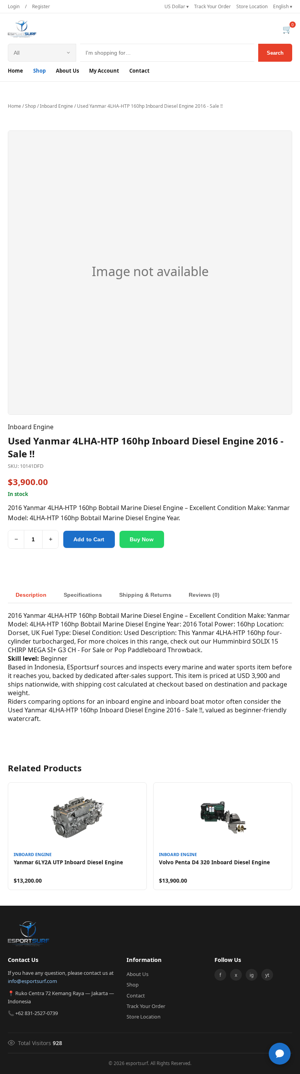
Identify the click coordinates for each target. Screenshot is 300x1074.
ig (252, 975)
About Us (67, 70)
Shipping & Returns (145, 595)
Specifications (83, 595)
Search (275, 53)
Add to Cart (89, 539)
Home (15, 70)
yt (267, 975)
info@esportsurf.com (32, 981)
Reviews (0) (204, 595)
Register (41, 6)
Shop (39, 70)
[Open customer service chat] (280, 1054)
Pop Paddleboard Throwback (157, 650)
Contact (139, 70)
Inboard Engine (56, 106)
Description (31, 595)
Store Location (252, 6)
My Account (104, 70)
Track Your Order (212, 6)
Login (14, 6)
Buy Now (142, 539)
